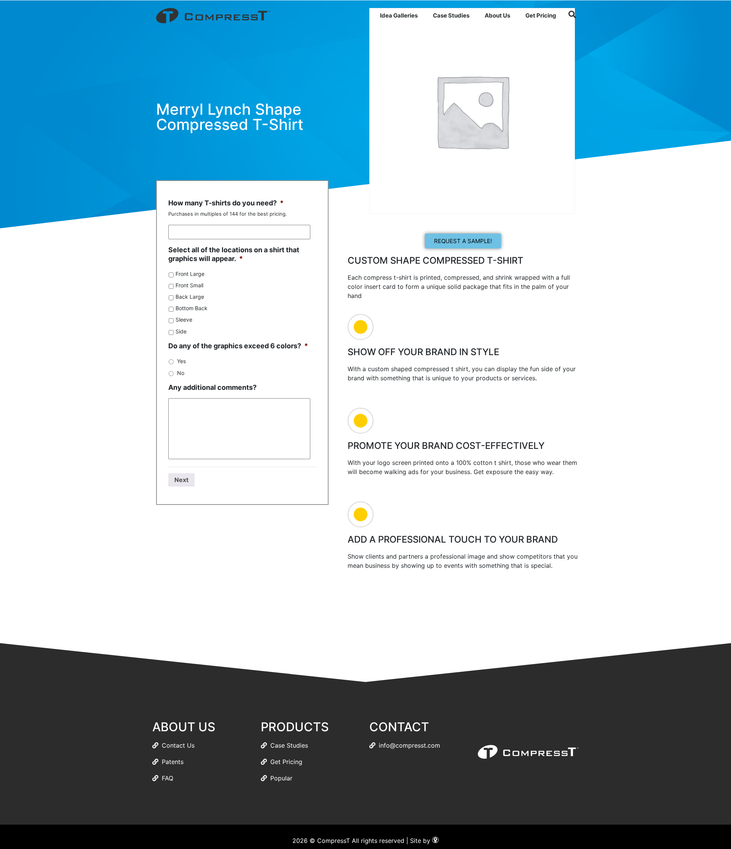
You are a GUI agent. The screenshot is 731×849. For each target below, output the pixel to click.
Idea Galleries (399, 15)
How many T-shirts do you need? (226, 203)
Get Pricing (540, 15)
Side (181, 331)
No (180, 373)
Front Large (190, 274)
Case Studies (451, 15)
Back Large (190, 296)
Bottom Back (191, 308)
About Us (497, 15)
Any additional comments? (212, 387)
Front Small (189, 285)
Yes (181, 361)
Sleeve (184, 319)
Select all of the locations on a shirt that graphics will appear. (233, 254)
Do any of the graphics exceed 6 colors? (238, 346)
